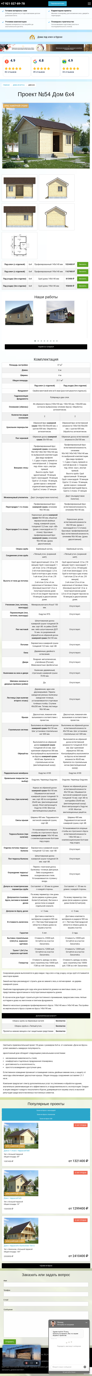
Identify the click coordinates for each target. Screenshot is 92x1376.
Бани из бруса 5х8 (46, 1119)
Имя (5, 1281)
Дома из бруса (19, 85)
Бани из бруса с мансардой (46, 1110)
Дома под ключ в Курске (49, 37)
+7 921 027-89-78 (13, 3)
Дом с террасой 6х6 (12, 1198)
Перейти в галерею (45, 347)
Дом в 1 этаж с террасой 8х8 (16, 1151)
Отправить (9, 1342)
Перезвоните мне (57, 4)
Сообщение (8, 1309)
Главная (6, 85)
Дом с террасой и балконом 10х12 (19, 1246)
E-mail (6, 1300)
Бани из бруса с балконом (46, 1114)
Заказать (82, 264)
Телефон (7, 1290)
